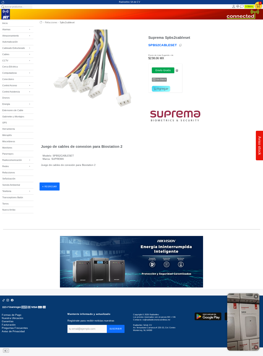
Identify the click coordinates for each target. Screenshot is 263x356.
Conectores (8, 79)
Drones (6, 98)
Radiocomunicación (16, 160)
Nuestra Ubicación (12, 318)
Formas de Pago (11, 314)
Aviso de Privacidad (13, 331)
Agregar (163, 89)
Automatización (10, 42)
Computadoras (16, 73)
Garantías (7, 321)
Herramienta (8, 129)
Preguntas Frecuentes (15, 327)
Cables (16, 54)
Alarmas (16, 29)
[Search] (2, 6)
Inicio (5, 23)
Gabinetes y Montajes (13, 116)
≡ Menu (249, 6)
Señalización (8, 178)
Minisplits (7, 135)
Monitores (7, 148)
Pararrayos (7, 154)
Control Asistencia (16, 92)
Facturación (9, 324)
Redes (16, 166)
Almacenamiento (16, 36)
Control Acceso (16, 85)
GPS (4, 122)
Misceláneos (8, 141)
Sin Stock (161, 79)
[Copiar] (180, 45)
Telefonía (16, 191)
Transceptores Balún (12, 197)
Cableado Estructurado (16, 48)
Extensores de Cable (12, 110)
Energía (16, 104)
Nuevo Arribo (8, 210)
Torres (5, 204)
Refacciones (8, 172)
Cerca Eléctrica (10, 66)
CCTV (16, 60)
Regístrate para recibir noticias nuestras (90, 320)
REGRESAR (49, 186)
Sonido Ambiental (11, 185)
